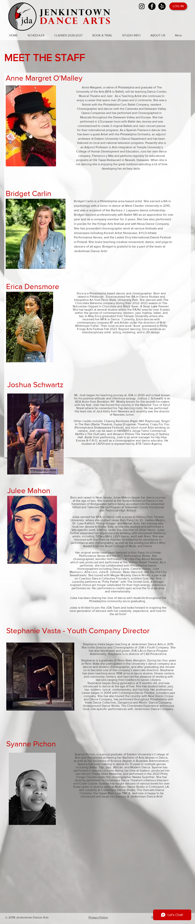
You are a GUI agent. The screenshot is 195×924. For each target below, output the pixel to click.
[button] (38, 35)
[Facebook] (152, 6)
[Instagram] (141, 6)
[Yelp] (162, 6)
